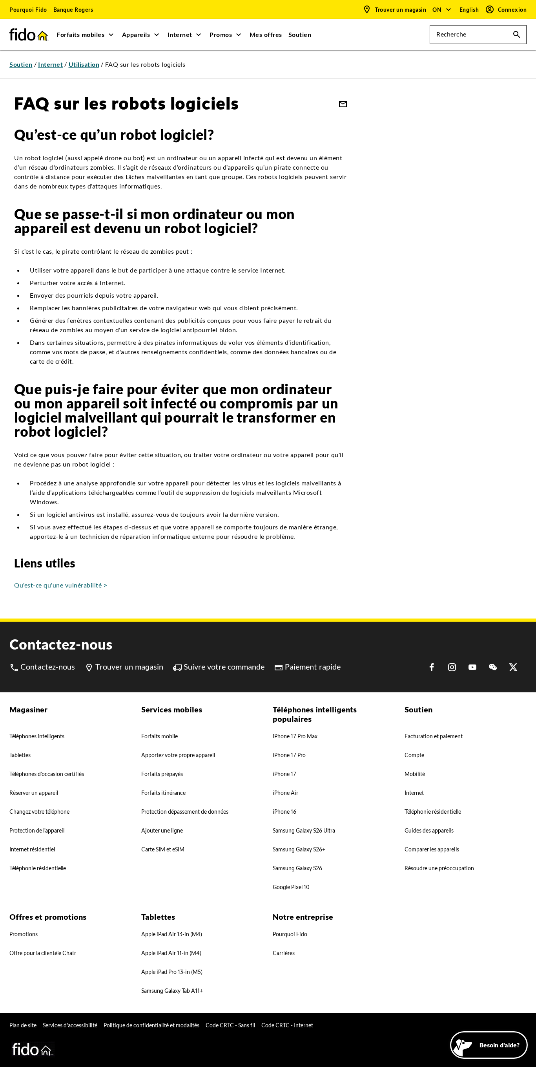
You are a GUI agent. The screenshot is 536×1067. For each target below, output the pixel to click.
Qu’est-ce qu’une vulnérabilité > (60, 585)
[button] (442, 9)
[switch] (470, 9)
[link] (28, 9)
